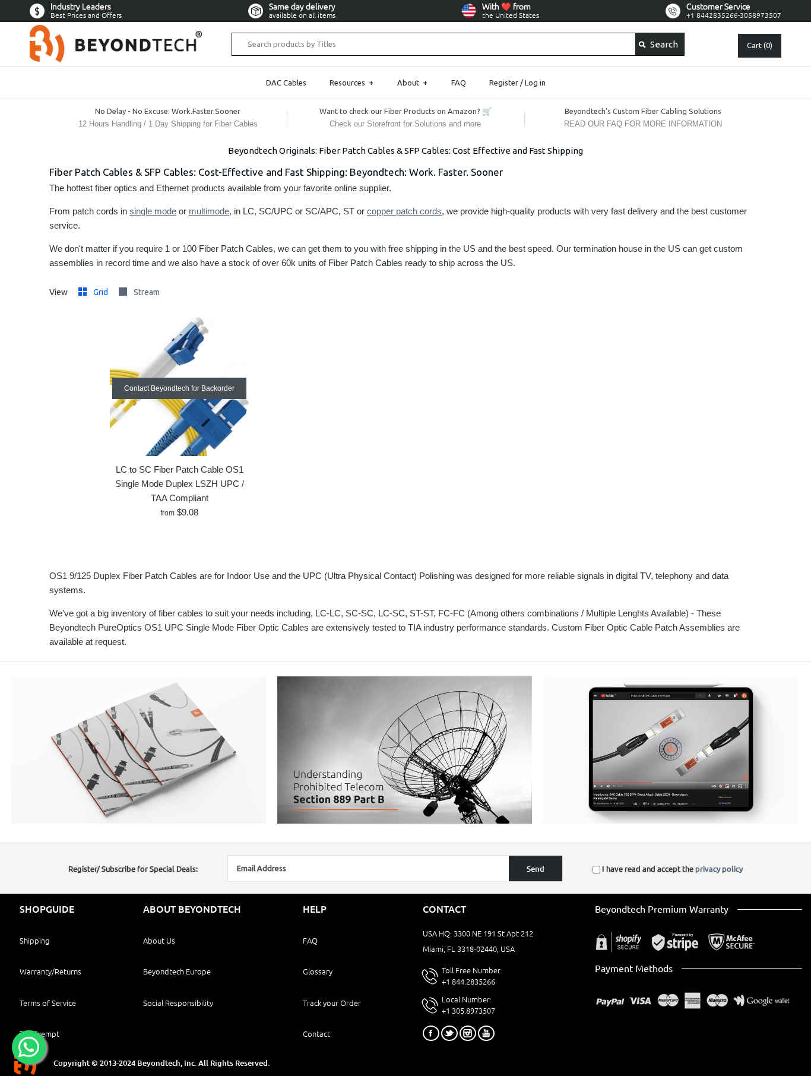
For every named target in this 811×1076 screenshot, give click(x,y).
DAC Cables (286, 82)
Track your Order (332, 1003)
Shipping (34, 940)
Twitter (449, 1033)
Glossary (317, 971)
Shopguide (47, 909)
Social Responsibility (178, 1003)
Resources (351, 82)
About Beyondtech (192, 909)
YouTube (486, 1033)
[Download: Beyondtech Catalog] (138, 821)
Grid (101, 292)
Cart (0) (759, 45)
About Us (159, 940)
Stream (147, 292)
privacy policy (719, 869)
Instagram (468, 1033)
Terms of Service (48, 1003)
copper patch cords (404, 211)
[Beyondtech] (116, 32)
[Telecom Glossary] (404, 821)
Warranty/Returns (50, 971)
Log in (535, 82)
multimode (209, 211)
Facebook (431, 1033)
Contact (316, 1034)
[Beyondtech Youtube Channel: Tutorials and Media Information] (670, 821)
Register (503, 82)
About (412, 82)
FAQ (458, 82)
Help (315, 909)
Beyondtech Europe (177, 971)
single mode (152, 211)
